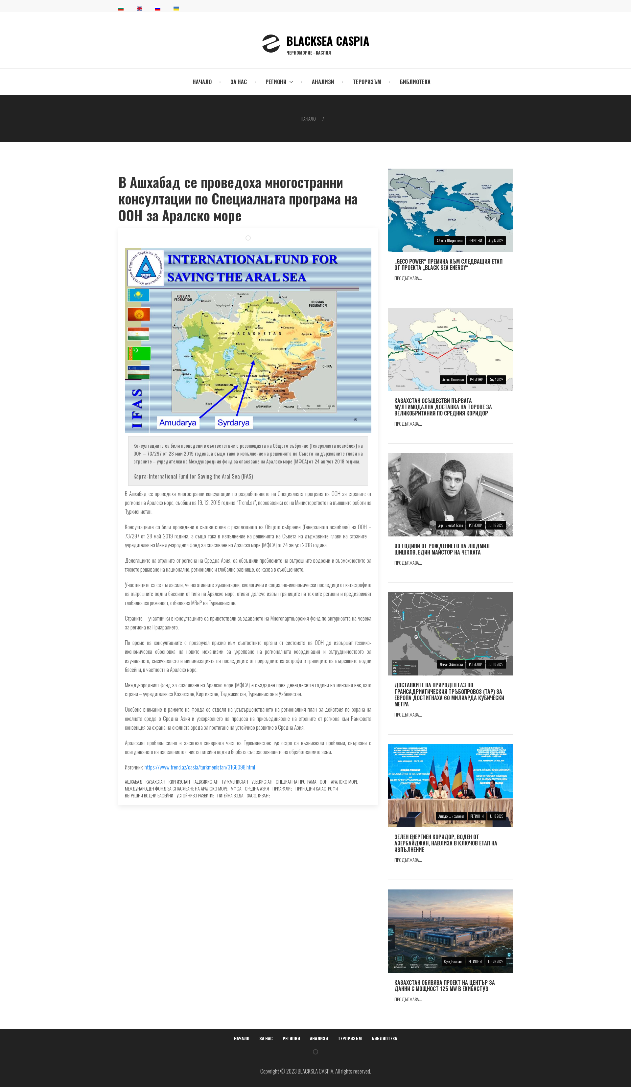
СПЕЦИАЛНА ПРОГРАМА (296, 781)
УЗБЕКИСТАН (261, 781)
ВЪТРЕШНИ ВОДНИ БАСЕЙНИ (149, 795)
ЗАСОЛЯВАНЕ (258, 795)
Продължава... (408, 277)
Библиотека (415, 82)
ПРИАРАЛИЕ (282, 788)
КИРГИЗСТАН (179, 781)
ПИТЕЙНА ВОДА (230, 795)
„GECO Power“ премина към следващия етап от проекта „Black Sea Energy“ (448, 264)
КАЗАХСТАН (155, 781)
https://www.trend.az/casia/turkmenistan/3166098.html (200, 767)
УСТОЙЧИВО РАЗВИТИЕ (195, 795)
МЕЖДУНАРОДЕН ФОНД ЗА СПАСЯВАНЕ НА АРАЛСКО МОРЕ (176, 788)
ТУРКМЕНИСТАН (235, 781)
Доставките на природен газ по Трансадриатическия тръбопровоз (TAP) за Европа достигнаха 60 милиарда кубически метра (449, 694)
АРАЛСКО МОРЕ (344, 781)
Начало (202, 82)
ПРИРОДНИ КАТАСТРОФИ (316, 788)
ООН (324, 781)
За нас (238, 82)
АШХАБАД (133, 781)
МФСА (236, 788)
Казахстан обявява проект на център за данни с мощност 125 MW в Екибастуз (444, 986)
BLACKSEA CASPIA (328, 43)
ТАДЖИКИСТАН (206, 781)
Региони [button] (276, 82)
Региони (291, 1038)
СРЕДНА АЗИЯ (257, 788)
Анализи (323, 82)
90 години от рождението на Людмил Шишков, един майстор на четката (442, 549)
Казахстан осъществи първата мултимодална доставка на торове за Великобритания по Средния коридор (443, 407)
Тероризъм (367, 82)
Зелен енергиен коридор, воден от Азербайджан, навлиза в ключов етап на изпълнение (445, 843)
